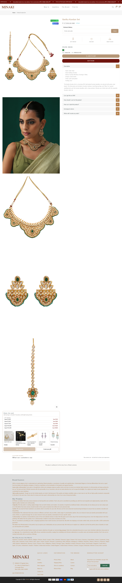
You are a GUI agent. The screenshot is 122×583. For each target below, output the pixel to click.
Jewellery (55, 7)
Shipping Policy (58, 562)
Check (115, 31)
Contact (73, 565)
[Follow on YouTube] (108, 579)
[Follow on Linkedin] (104, 579)
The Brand (65, 7)
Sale (16, 532)
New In (46, 7)
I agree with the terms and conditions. (99, 569)
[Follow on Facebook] (98, 579)
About (72, 559)
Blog (72, 568)
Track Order (40, 574)
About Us (39, 568)
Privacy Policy (57, 559)
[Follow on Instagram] (101, 579)
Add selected (19, 449)
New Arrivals (63, 530)
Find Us (75, 7)
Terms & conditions (59, 565)
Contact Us (40, 571)
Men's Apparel (41, 565)
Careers (72, 562)
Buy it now (90, 60)
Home (13, 12)
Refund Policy (57, 568)
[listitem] (9, 438)
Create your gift (47, 449)
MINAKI (27, 579)
